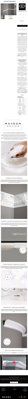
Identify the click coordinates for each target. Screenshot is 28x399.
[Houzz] (6, 397)
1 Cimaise (24, 113)
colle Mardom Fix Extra (24, 92)
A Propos (15, 388)
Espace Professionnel (15, 389)
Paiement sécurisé (25, 390)
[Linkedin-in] (8, 397)
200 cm (23, 100)
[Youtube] (10, 397)
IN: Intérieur (24, 107)
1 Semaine (24, 112)
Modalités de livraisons (25, 389)
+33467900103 (3, 389)
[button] (15, 4)
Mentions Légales (25, 388)
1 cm (23, 101)
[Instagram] (3, 397)
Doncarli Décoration (10, 1)
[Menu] (23, 1)
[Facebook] (4, 397)
